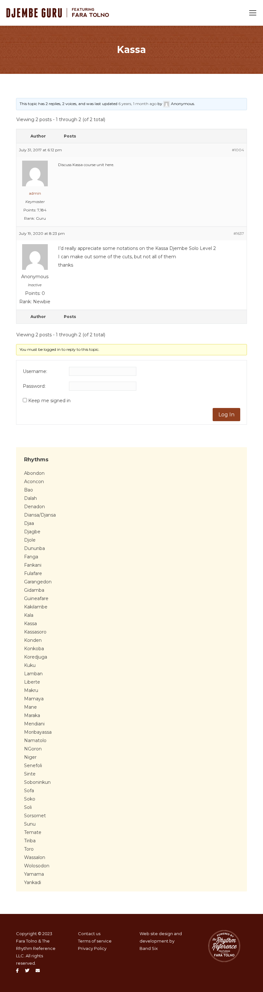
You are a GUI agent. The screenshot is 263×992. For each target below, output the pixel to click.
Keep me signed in (49, 400)
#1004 (238, 149)
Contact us (89, 933)
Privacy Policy (92, 948)
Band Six (149, 948)
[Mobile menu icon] (253, 13)
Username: (35, 371)
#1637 (238, 233)
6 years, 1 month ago (137, 103)
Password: (34, 386)
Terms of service (95, 940)
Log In (226, 415)
